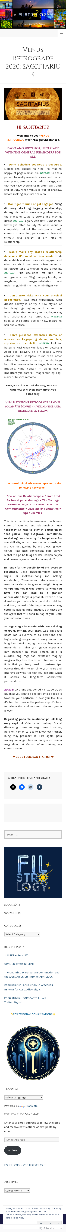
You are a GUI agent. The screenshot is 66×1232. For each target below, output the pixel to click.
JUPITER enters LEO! (16, 955)
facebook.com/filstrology (25, 1165)
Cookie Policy (17, 1218)
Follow (12, 1150)
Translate (31, 1106)
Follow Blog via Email (21, 1114)
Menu (62, 32)
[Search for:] (33, 834)
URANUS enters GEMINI (19, 964)
